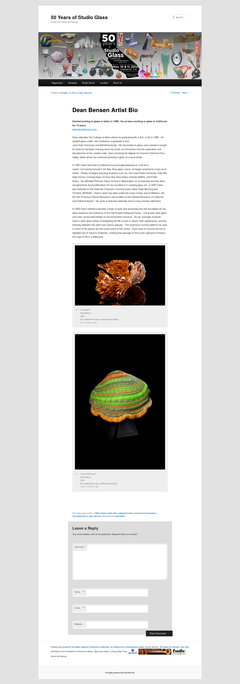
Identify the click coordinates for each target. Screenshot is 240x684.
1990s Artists (100, 513)
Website (78, 624)
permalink (120, 516)
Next (185, 92)
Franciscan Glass (84, 651)
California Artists (125, 513)
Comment (80, 546)
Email (79, 607)
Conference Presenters (145, 513)
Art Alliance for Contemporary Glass (127, 646)
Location (104, 82)
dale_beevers (85, 92)
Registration (57, 82)
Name (79, 591)
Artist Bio (112, 513)
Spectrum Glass (101, 651)
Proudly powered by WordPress (120, 672)
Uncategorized (79, 516)
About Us (117, 82)
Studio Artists (88, 82)
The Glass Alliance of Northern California (90, 646)
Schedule (72, 82)
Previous (174, 92)
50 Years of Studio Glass (79, 17)
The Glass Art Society (170, 646)
